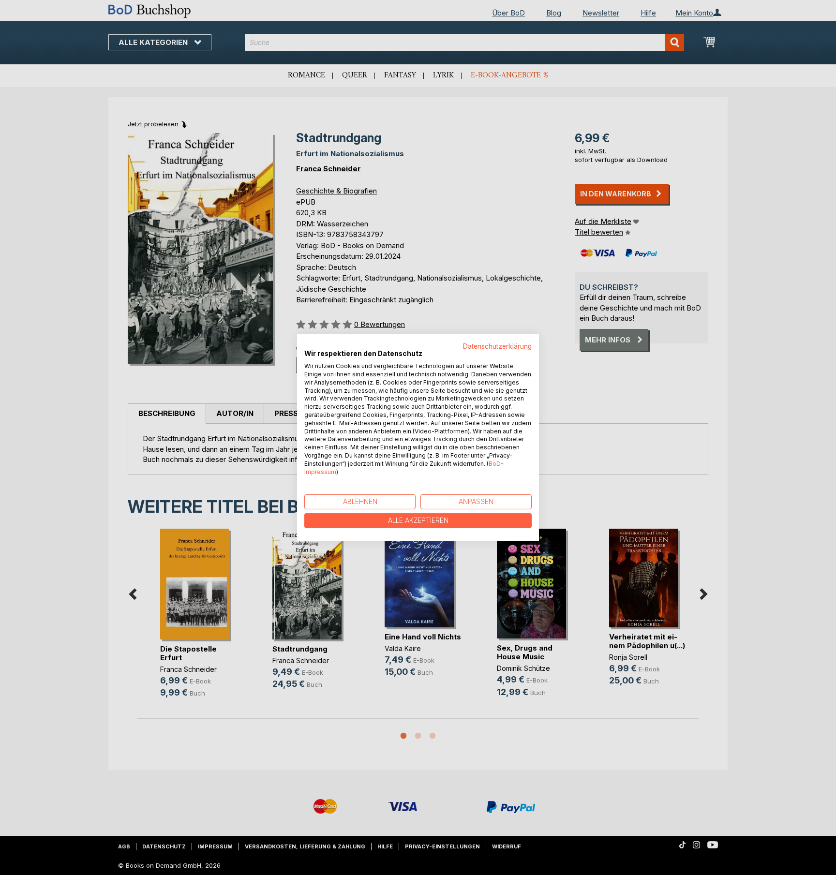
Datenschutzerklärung (497, 346)
